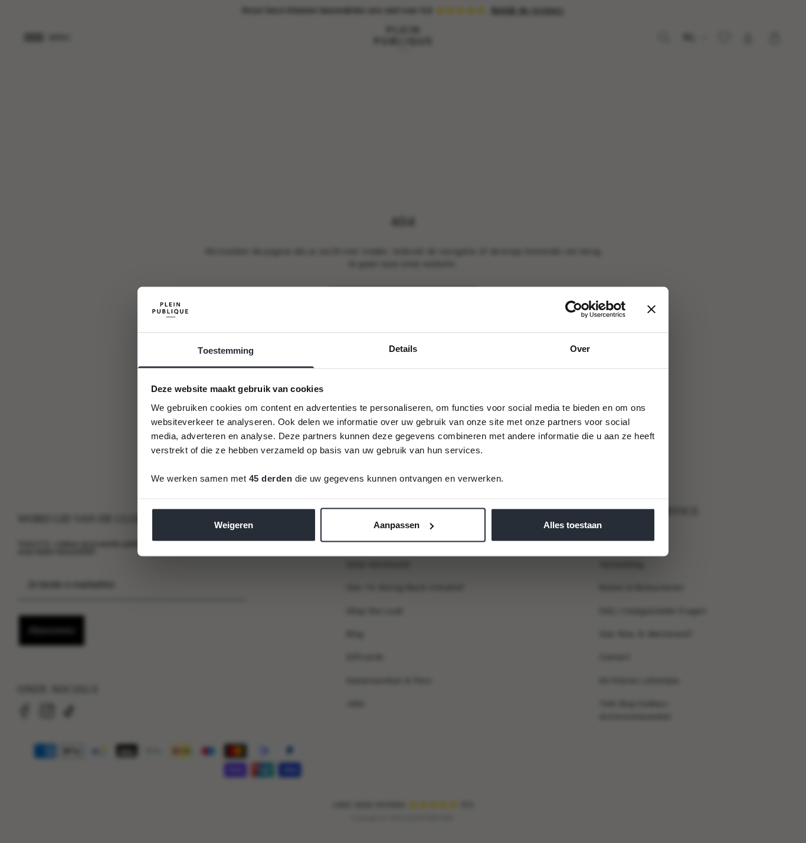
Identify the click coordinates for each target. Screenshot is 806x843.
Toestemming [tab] (226, 350)
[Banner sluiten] (651, 309)
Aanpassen (396, 525)
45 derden (271, 478)
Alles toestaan (572, 525)
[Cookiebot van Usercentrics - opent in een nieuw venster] (573, 309)
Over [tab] (580, 348)
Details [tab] (403, 348)
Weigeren (233, 525)
